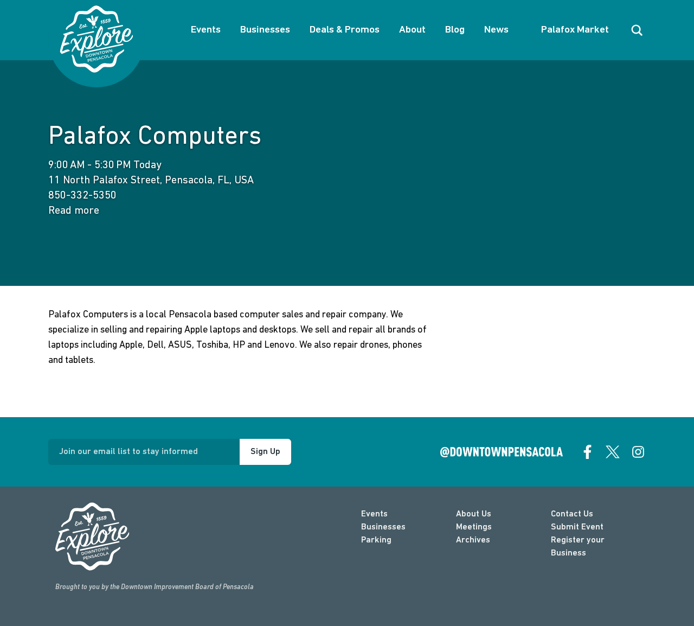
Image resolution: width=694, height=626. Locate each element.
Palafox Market (575, 30)
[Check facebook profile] (588, 452)
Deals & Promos (345, 30)
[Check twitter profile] (613, 452)
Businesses (265, 30)
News (496, 30)
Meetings (474, 527)
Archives (473, 540)
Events (206, 30)
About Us (473, 514)
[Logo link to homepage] (96, 39)
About (412, 30)
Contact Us (572, 514)
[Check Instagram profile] (638, 451)
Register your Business (578, 547)
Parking (376, 540)
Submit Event (577, 527)
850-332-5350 (82, 195)
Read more (73, 211)
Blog (455, 30)
